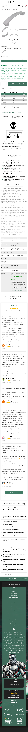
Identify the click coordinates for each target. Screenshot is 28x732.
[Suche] (19, 5)
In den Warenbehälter (18, 84)
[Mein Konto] (22, 6)
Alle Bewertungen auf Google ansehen (12, 496)
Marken (6, 9)
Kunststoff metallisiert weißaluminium (11, 48)
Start (2, 9)
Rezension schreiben (14, 492)
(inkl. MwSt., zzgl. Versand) (5, 62)
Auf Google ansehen (7, 348)
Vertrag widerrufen (14, 597)
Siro (10, 9)
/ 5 (14, 693)
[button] (3, 6)
